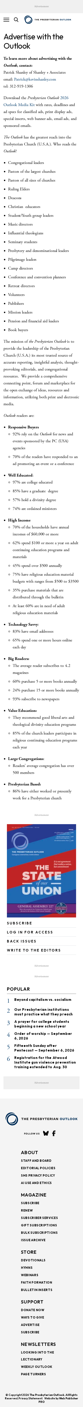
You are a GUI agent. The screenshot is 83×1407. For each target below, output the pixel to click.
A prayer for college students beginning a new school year (41, 1023)
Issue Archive (33, 1240)
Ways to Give (32, 1317)
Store (29, 1252)
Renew (27, 1210)
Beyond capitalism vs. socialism (42, 999)
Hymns (27, 1267)
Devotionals (33, 1260)
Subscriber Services (39, 1218)
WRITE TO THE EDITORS (34, 950)
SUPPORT (32, 1302)
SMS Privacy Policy (38, 1175)
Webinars (29, 1275)
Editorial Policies (38, 1168)
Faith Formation (36, 1282)
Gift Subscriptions (39, 1225)
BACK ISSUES (22, 941)
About (30, 1152)
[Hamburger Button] (6, 19)
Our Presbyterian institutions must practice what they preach (43, 1011)
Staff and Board (36, 1160)
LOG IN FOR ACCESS (30, 932)
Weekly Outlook (36, 1367)
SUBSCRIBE (19, 923)
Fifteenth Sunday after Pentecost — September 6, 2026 (44, 1047)
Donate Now (32, 1310)
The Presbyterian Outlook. (47, 1395)
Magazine (34, 1195)
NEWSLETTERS (38, 1344)
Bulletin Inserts (36, 1290)
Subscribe (30, 1203)
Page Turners (33, 1374)
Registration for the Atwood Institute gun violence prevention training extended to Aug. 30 (45, 1062)
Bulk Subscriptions (39, 1232)
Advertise (30, 1325)
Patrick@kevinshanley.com (35, 79)
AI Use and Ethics (36, 1183)
